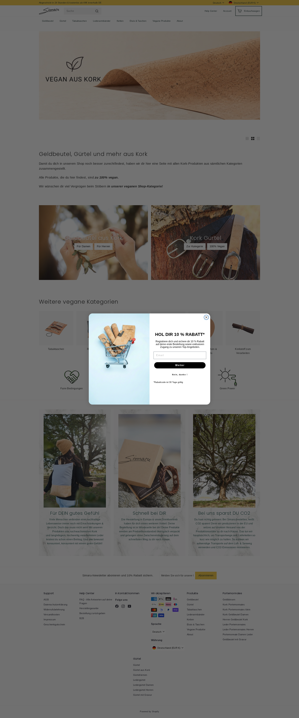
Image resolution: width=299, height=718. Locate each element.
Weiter (180, 365)
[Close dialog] (206, 317)
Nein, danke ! (180, 375)
